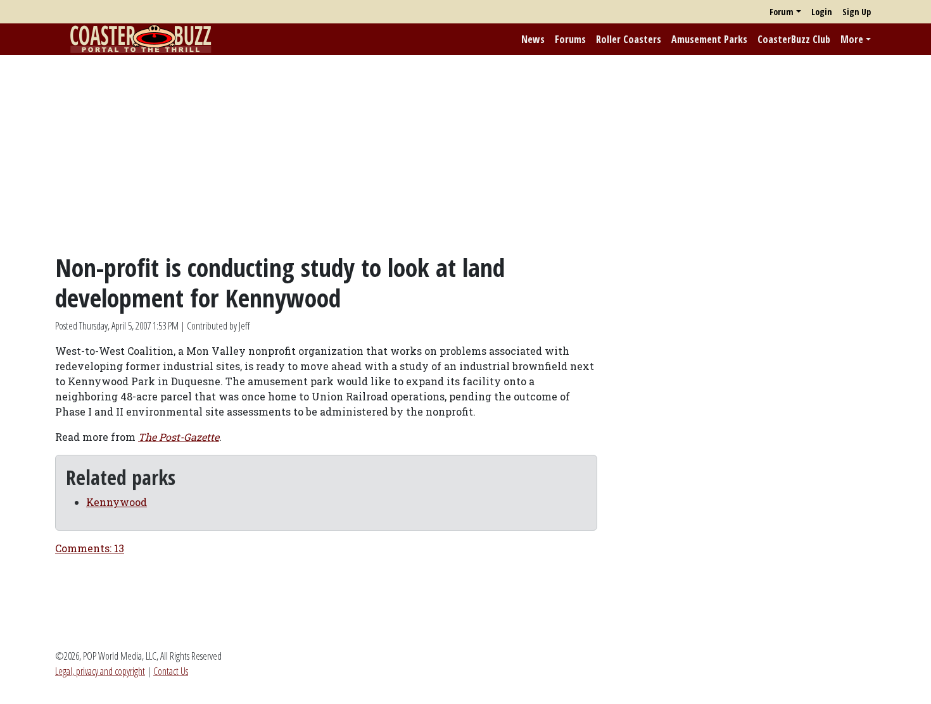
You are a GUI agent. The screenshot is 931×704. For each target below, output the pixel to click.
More (851, 39)
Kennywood (116, 502)
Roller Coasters (628, 39)
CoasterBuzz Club (793, 39)
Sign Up (856, 12)
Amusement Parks (709, 39)
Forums (570, 39)
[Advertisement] (466, 153)
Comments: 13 (89, 548)
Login (821, 12)
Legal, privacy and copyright (100, 671)
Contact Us (170, 671)
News (533, 39)
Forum (782, 12)
